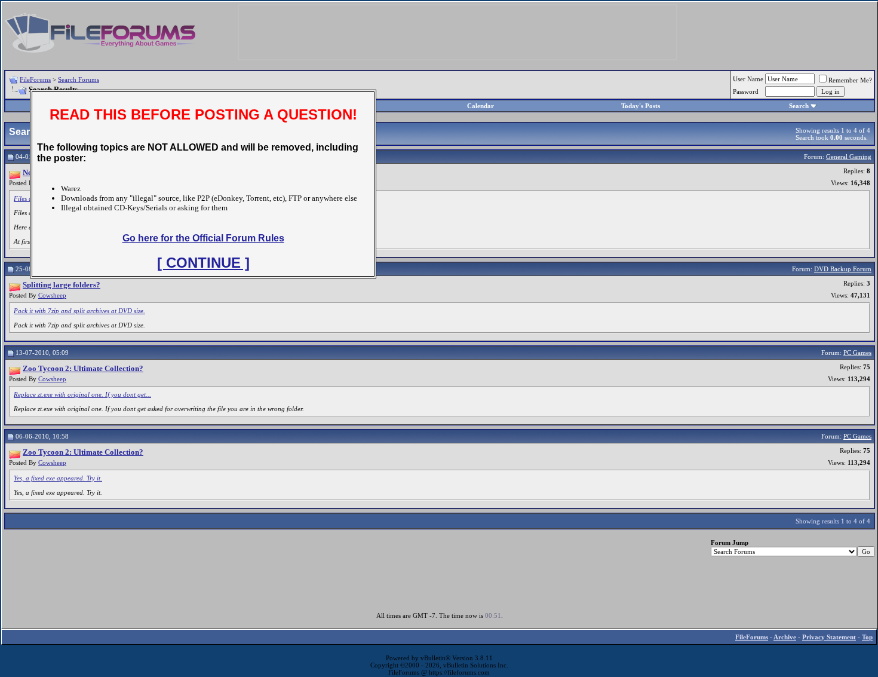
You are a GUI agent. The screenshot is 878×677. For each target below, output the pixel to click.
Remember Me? (850, 80)
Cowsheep (52, 295)
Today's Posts (640, 105)
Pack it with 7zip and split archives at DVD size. (79, 310)
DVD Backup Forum (842, 268)
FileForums (35, 79)
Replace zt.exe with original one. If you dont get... (82, 394)
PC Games (857, 352)
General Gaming (848, 156)
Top (867, 637)
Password (746, 91)
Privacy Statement (829, 637)
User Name (748, 78)
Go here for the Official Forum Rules (203, 238)
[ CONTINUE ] (203, 263)
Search (799, 105)
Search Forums (78, 79)
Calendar (480, 105)
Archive (784, 637)
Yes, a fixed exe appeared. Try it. (58, 478)
